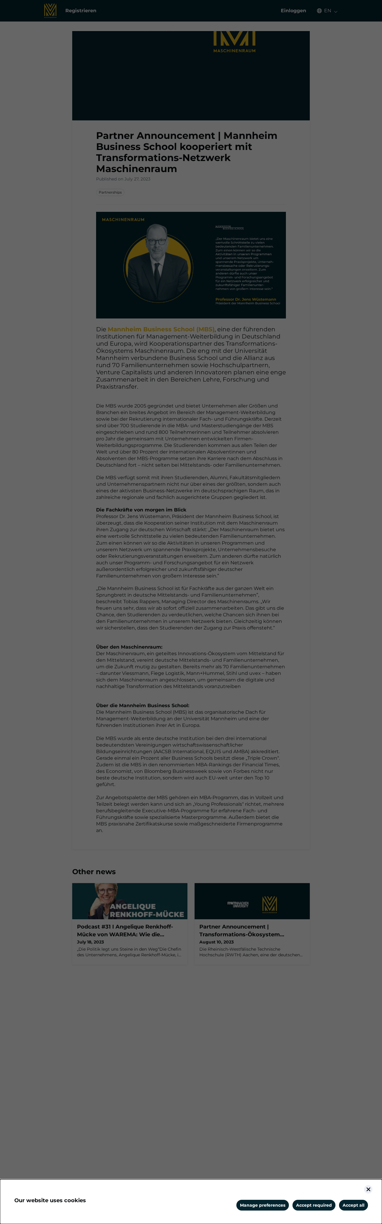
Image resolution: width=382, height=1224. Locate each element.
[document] (191, 1201)
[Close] (368, 1189)
